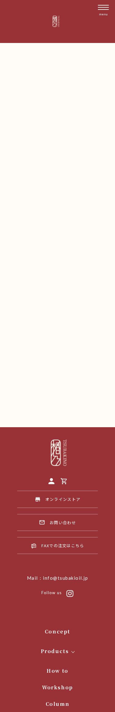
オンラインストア (62, 499)
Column (58, 703)
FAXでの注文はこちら (62, 545)
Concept (57, 631)
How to (57, 670)
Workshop (57, 687)
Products (55, 651)
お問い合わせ (63, 522)
